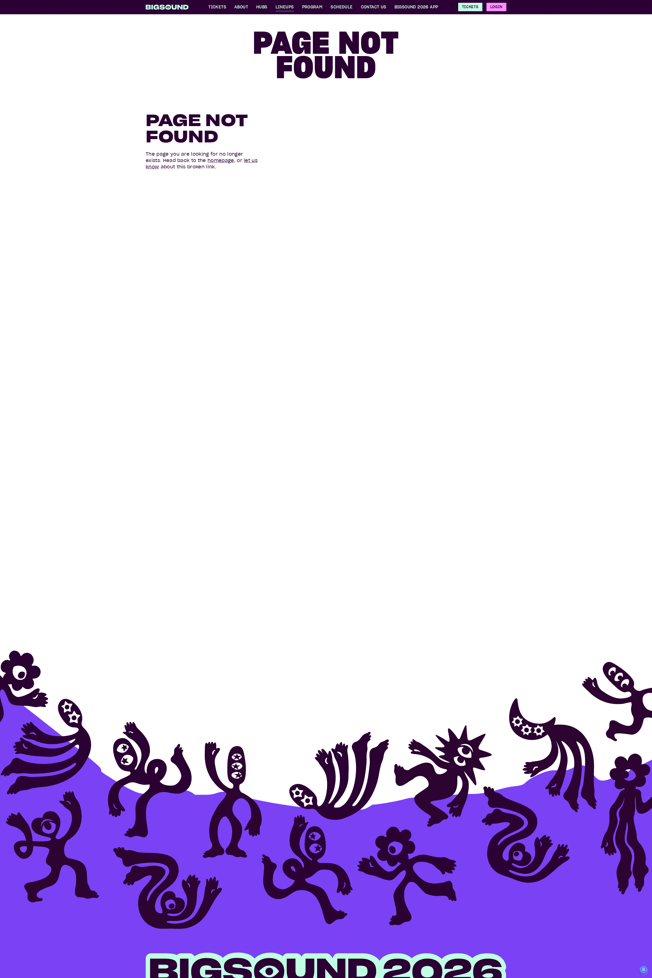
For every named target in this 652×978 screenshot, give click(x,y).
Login (496, 7)
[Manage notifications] (644, 970)
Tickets (470, 7)
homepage (221, 160)
